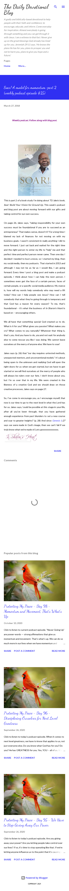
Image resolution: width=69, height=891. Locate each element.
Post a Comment (24, 650)
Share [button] (57, 451)
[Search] (55, 6)
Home (7, 66)
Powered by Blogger (36, 877)
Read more (58, 650)
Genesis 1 (57, 420)
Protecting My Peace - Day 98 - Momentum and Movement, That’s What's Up (33, 611)
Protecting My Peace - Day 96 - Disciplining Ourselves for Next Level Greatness (30, 718)
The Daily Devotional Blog (26, 9)
